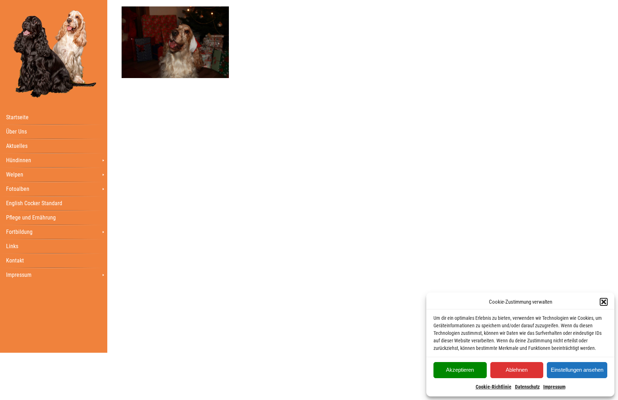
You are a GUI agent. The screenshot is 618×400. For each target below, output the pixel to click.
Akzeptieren (460, 370)
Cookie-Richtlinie (493, 387)
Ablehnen (517, 370)
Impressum (554, 387)
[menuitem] (53, 117)
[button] (603, 301)
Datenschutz (527, 387)
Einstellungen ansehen (577, 370)
